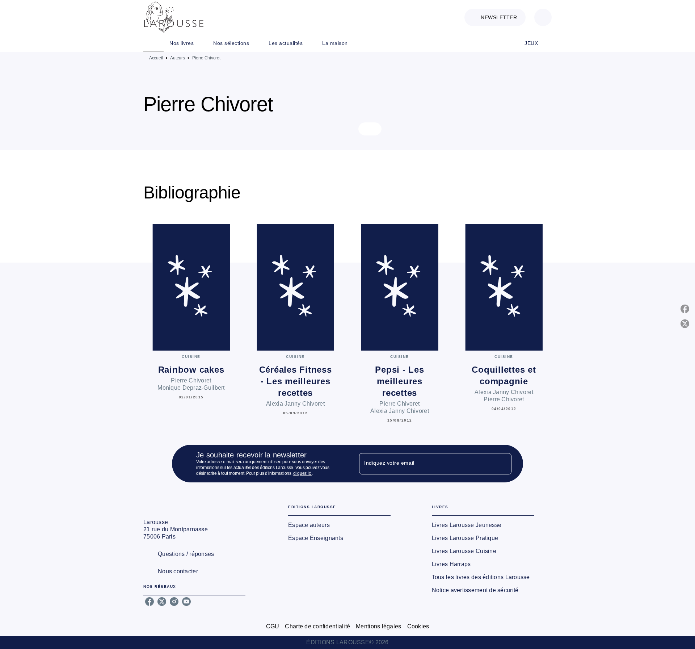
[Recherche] (543, 17)
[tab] (153, 43)
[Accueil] (173, 17)
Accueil (156, 57)
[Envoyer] (502, 463)
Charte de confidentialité (317, 626)
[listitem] (149, 601)
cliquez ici (302, 473)
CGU (272, 626)
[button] (495, 17)
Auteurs (177, 57)
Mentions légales (378, 626)
